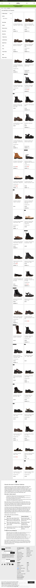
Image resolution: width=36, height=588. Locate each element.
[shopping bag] (34, 3)
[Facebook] (10, 564)
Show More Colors (27, 27)
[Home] (18, 3)
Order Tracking (5, 0)
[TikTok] (3, 564)
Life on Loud (28, 549)
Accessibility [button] (33, 0)
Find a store (8, 559)
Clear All (11, 13)
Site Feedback (19, 559)
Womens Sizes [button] (4, 28)
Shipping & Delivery (20, 555)
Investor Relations (20, 575)
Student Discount (29, 555)
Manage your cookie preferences (6, 582)
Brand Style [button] (4, 22)
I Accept (31, 582)
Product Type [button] (4, 51)
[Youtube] (13, 564)
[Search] (9, 3)
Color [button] (3, 45)
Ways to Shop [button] (4, 57)
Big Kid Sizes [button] (4, 42)
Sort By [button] (3, 16)
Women (28, 565)
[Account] (27, 3)
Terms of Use (19, 569)
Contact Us (18, 549)
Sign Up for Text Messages (8, 551)
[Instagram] (8, 564)
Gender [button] (3, 25)
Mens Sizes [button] (4, 31)
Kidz (27, 568)
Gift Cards (28, 556)
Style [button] (3, 54)
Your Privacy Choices (22, 568)
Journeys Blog (28, 552)
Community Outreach (20, 565)
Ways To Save (28, 553)
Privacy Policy (16, 586)
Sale (27, 569)
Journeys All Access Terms (21, 573)
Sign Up (3, 549)
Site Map (18, 560)
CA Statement (19, 572)
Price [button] (3, 48)
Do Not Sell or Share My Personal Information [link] (20, 577)
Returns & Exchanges (20, 553)
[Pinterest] (5, 564)
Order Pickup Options (20, 556)
